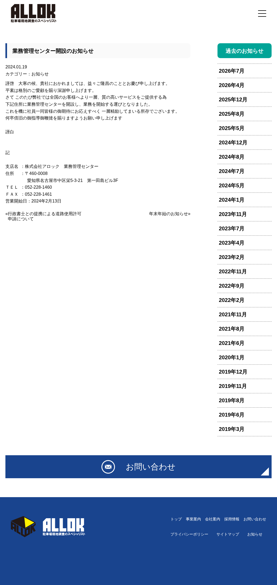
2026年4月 (232, 85)
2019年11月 (233, 386)
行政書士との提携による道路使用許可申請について (44, 216)
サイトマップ (227, 534)
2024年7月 (232, 171)
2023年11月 (233, 214)
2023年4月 (232, 243)
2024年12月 (233, 142)
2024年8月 (232, 157)
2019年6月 (232, 415)
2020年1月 (232, 357)
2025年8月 (232, 114)
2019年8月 (232, 400)
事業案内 (193, 519)
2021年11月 (233, 314)
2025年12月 (233, 99)
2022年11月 (233, 271)
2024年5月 (232, 185)
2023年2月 (232, 257)
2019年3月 (232, 429)
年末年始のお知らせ (168, 213)
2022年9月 (232, 286)
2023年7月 (232, 228)
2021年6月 (232, 343)
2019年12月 (233, 372)
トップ (176, 519)
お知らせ (40, 74)
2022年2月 (232, 300)
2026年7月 (232, 71)
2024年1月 (232, 200)
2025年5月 (232, 128)
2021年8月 (232, 329)
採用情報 (231, 519)
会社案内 (212, 519)
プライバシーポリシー (189, 534)
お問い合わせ (254, 519)
